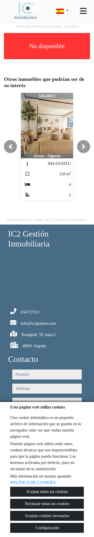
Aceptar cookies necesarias (47, 515)
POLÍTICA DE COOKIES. (33, 482)
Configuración (47, 527)
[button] (10, 146)
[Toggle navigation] (83, 11)
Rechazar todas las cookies (47, 503)
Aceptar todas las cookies (47, 491)
